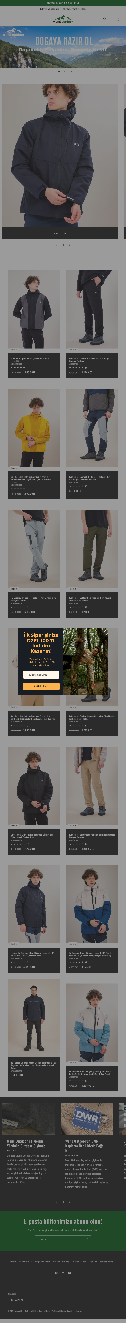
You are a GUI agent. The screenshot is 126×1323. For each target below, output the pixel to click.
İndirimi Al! (41, 686)
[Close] (104, 631)
